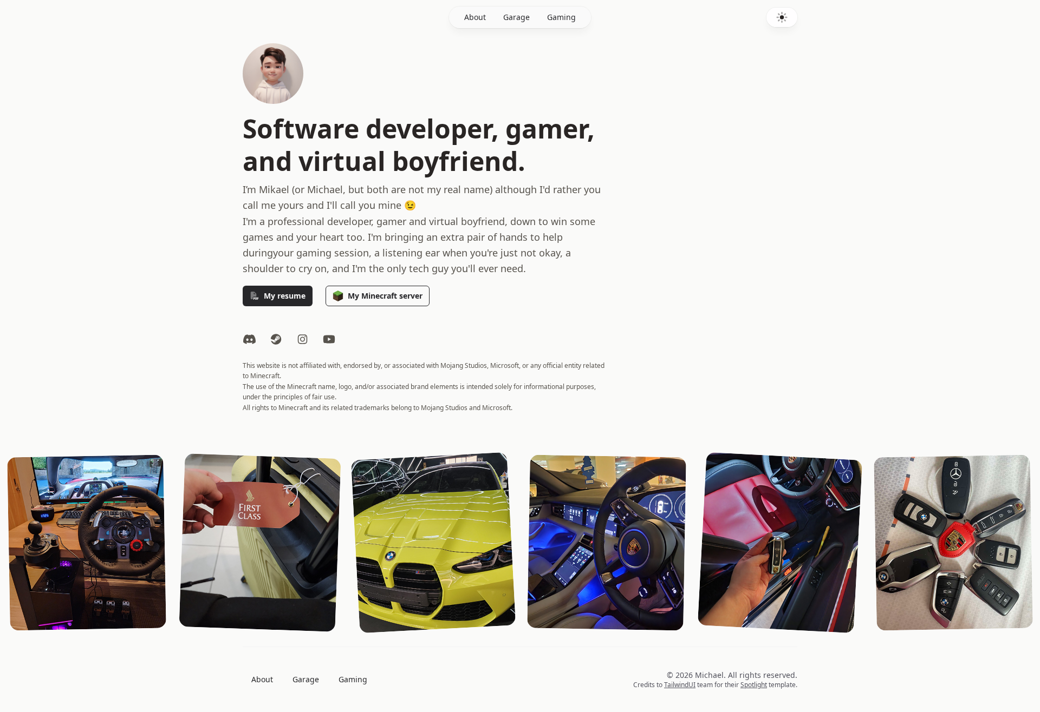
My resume (285, 296)
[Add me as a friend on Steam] (276, 339)
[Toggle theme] (781, 17)
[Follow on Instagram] (302, 339)
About (475, 17)
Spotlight (753, 684)
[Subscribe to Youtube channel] (329, 339)
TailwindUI (680, 684)
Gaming (561, 17)
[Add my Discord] (249, 339)
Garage (516, 17)
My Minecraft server (385, 296)
